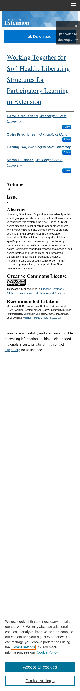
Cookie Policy (47, 652)
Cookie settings (23, 647)
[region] (40, 652)
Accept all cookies (40, 667)
